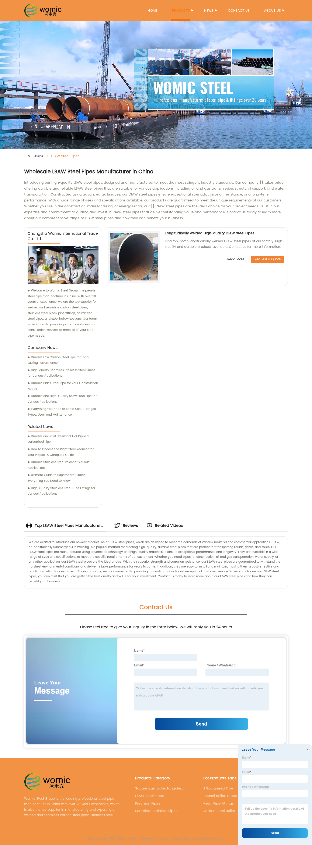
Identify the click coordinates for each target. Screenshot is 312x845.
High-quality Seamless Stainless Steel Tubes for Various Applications (61, 373)
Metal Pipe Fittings (218, 803)
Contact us (239, 10)
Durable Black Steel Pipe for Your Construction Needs (63, 386)
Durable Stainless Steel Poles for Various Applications (58, 465)
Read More (235, 259)
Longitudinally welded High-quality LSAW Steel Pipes (209, 233)
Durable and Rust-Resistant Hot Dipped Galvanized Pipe (58, 439)
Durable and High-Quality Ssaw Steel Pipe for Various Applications (62, 399)
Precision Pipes (147, 803)
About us (272, 10)
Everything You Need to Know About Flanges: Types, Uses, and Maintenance (62, 412)
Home (152, 10)
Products (181, 10)
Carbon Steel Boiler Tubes (224, 810)
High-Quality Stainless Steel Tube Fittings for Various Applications (61, 491)
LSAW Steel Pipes (149, 795)
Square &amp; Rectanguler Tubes (158, 788)
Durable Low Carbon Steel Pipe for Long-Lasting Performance (59, 360)
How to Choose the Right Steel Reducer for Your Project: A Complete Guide (61, 452)
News (209, 10)
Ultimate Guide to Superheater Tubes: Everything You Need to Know (57, 478)
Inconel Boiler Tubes (220, 795)
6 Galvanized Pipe (218, 788)
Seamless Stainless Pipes (156, 810)
